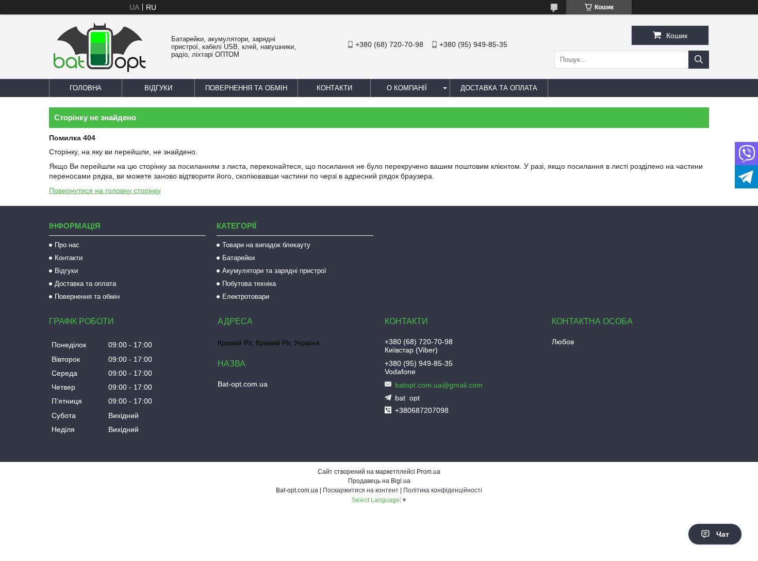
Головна (86, 88)
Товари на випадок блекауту (266, 245)
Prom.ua (428, 471)
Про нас (67, 245)
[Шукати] (698, 60)
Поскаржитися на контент (361, 490)
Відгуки (158, 88)
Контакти (334, 88)
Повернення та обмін (246, 88)
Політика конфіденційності (442, 490)
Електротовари (245, 296)
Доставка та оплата (498, 88)
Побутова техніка (249, 283)
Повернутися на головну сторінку (105, 190)
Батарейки (238, 258)
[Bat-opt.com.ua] (99, 72)
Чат (722, 534)
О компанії (407, 88)
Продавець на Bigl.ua (379, 481)
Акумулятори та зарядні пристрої (274, 271)
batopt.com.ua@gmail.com (439, 385)
